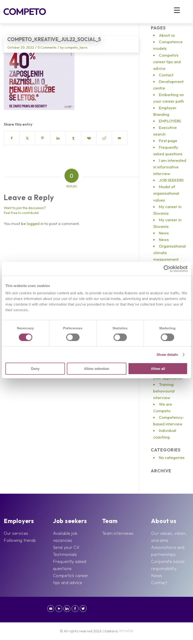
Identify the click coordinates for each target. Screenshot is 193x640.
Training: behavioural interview (164, 391)
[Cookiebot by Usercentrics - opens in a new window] (167, 268)
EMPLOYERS (170, 120)
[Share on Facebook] (11, 138)
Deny (35, 369)
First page (168, 140)
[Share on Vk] (88, 138)
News (164, 232)
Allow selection (96, 369)
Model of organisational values (166, 193)
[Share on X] (27, 138)
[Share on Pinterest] (42, 138)
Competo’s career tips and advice (167, 62)
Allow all (158, 369)
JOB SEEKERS (171, 180)
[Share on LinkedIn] (57, 138)
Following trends (20, 540)
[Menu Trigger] (176, 10)
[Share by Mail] (119, 138)
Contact (166, 74)
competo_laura (75, 47)
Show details (167, 355)
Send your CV (66, 547)
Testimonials (65, 554)
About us (167, 35)
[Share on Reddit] (104, 138)
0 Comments (47, 47)
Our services (16, 533)
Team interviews (117, 533)
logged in (35, 223)
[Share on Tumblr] (73, 138)
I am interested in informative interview (169, 167)
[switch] (73, 337)
